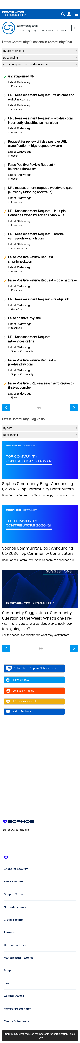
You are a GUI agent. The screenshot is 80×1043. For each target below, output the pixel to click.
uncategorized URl (21, 76)
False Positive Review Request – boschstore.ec (43, 280)
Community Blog (26, 30)
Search (63, 14)
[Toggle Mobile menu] (75, 14)
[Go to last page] (41, 648)
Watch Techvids (21, 711)
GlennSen (16, 309)
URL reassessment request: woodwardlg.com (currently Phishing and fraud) (42, 190)
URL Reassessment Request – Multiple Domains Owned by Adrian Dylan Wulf (37, 213)
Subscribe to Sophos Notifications (35, 668)
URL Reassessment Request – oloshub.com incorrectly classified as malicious (40, 120)
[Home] (19, 13)
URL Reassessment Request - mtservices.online (30, 339)
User (68, 14)
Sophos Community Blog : (26, 483)
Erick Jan (16, 86)
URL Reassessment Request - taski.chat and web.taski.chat (41, 97)
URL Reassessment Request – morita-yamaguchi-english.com (36, 236)
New (74, 28)
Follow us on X (20, 680)
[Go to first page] (39, 408)
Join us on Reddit (23, 690)
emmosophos (19, 248)
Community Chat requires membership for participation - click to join (40, 1035)
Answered (5, 77)
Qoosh (14, 155)
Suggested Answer (5, 211)
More (63, 30)
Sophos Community (22, 351)
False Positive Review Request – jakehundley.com (32, 362)
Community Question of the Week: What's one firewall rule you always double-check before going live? (37, 620)
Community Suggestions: (26, 612)
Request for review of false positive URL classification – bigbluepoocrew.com (37, 143)
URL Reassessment (24, 701)
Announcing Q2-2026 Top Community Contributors (38, 486)
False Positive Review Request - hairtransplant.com (31, 166)
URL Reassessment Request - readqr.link (38, 299)
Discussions (46, 30)
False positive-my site (24, 318)
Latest (19, 82)
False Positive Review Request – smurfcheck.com (32, 259)
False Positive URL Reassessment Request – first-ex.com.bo (41, 385)
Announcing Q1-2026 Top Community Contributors (38, 550)
